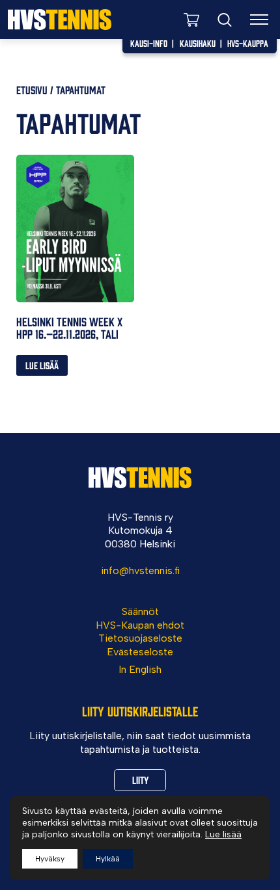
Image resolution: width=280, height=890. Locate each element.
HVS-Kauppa (247, 43)
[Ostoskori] (191, 19)
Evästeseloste (140, 652)
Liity (140, 779)
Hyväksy (49, 858)
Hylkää (108, 858)
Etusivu (32, 89)
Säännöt (140, 611)
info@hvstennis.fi (140, 570)
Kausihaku (198, 43)
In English (140, 669)
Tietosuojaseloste (140, 638)
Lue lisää (42, 365)
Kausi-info (148, 43)
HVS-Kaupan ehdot (140, 625)
